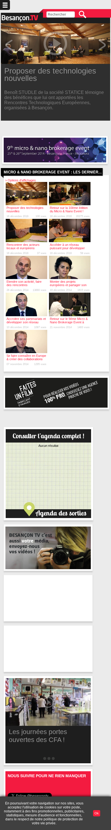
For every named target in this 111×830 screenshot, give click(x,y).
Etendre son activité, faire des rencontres (24, 283)
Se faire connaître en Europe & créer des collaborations (26, 357)
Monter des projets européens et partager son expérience (68, 285)
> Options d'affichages (20, 180)
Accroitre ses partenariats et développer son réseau (26, 320)
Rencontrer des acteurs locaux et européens (23, 246)
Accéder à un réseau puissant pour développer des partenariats (67, 248)
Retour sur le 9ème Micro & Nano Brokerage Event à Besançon (69, 322)
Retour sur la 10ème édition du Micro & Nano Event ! (69, 209)
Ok (96, 813)
